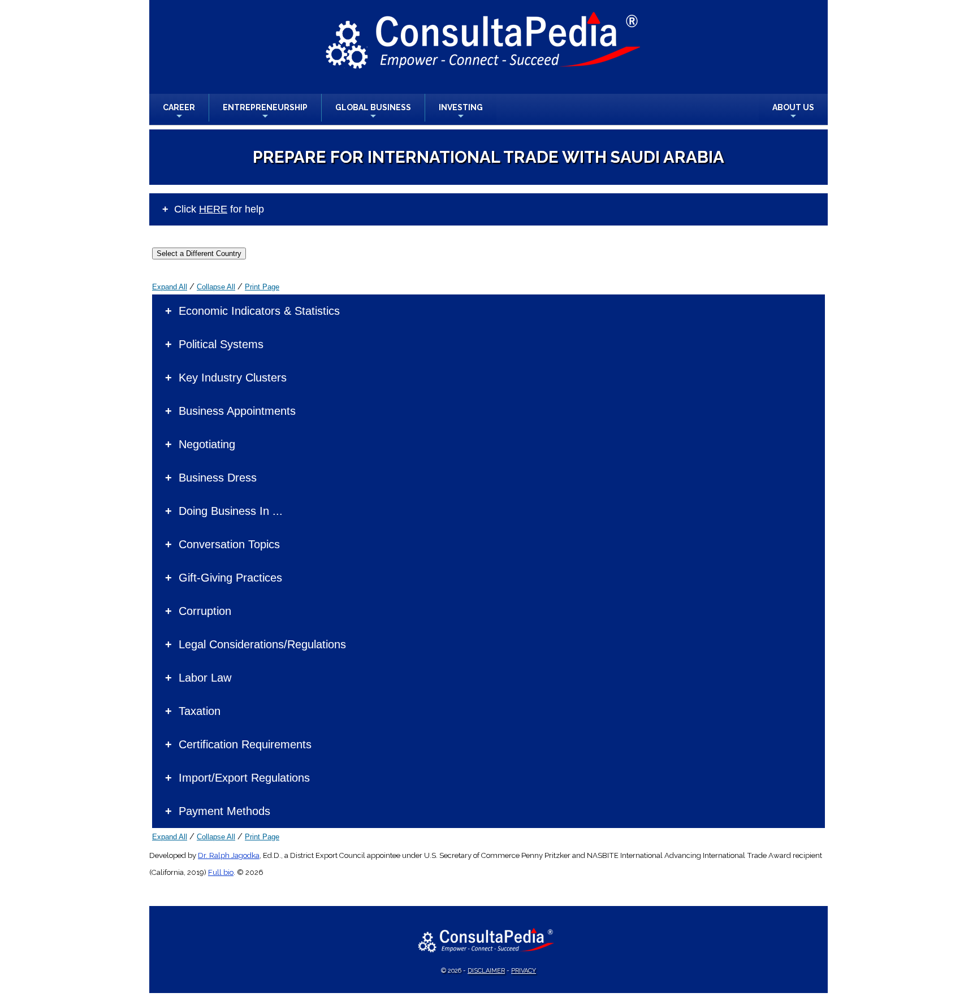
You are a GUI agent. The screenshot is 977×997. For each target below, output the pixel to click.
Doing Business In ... (231, 511)
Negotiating (207, 444)
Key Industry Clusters (233, 377)
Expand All (169, 287)
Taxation (200, 711)
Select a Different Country (199, 253)
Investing (461, 112)
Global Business (373, 112)
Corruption (205, 611)
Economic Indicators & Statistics (259, 311)
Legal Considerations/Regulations (262, 644)
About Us (793, 112)
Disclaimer (486, 970)
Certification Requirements (245, 744)
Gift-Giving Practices (230, 577)
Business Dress (218, 477)
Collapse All (216, 287)
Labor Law (205, 677)
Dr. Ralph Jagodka (229, 855)
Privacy (523, 970)
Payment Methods (224, 811)
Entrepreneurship (265, 112)
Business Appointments (237, 411)
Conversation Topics (229, 544)
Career (179, 112)
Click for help (219, 209)
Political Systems (221, 344)
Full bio (221, 872)
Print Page (262, 287)
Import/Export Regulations (244, 777)
